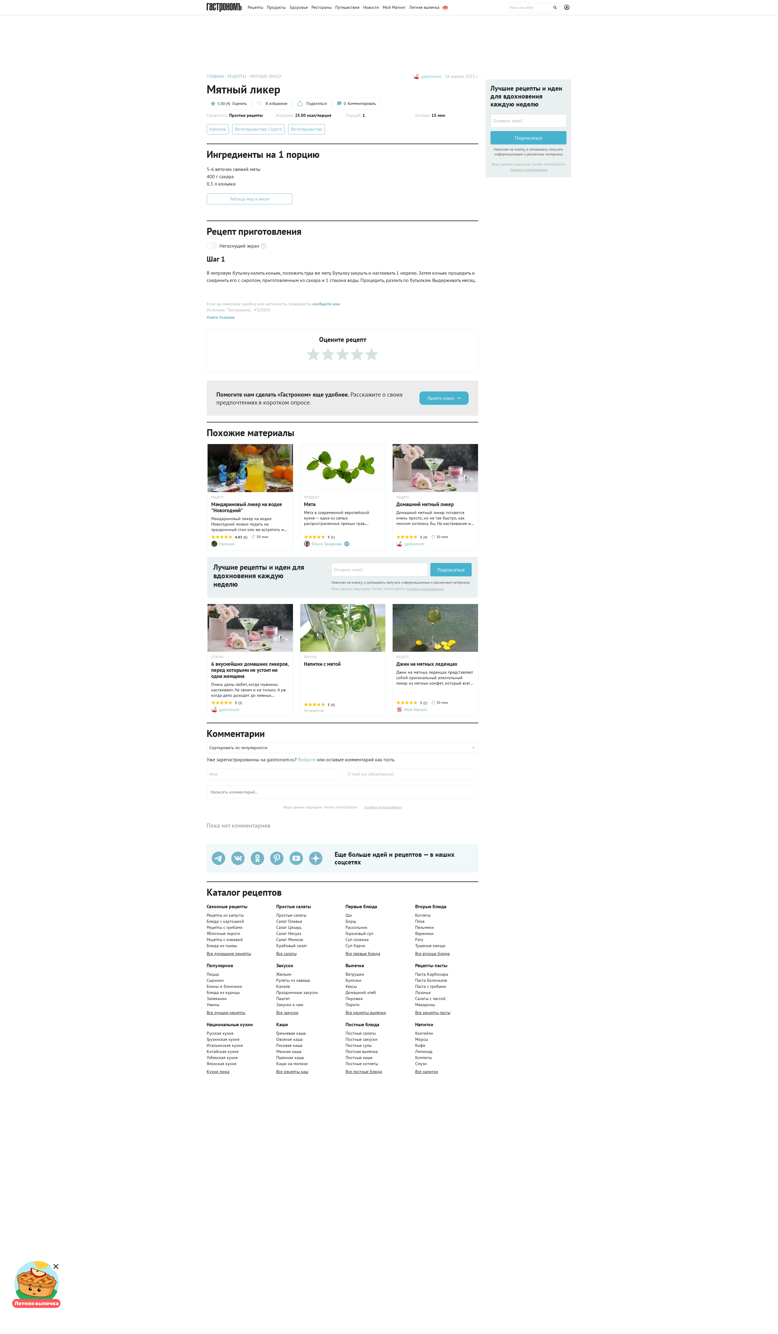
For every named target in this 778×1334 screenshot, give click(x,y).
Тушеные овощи (430, 945)
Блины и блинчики (224, 986)
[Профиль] (567, 7)
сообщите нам (326, 303)
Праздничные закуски (297, 992)
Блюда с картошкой (225, 921)
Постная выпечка (362, 1051)
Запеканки (217, 998)
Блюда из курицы (223, 992)
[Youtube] (296, 858)
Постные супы (359, 1045)
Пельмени (424, 927)
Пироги (353, 1004)
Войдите (307, 759)
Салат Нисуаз (288, 933)
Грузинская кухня (223, 1039)
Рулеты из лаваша (293, 980)
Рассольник (356, 927)
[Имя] (273, 774)
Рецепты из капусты (225, 915)
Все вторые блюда (432, 953)
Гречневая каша (291, 1033)
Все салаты (286, 953)
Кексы (351, 986)
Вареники (424, 933)
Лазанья (423, 992)
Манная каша (288, 1051)
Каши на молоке (292, 1063)
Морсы (421, 1039)
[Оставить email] (379, 569)
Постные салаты (361, 1033)
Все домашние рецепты (229, 953)
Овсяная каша (289, 1039)
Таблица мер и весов (249, 199)
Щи (349, 915)
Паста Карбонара (431, 974)
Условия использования (425, 588)
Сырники (215, 980)
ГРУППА (310, 656)
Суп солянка (357, 939)
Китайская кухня (223, 1051)
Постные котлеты (362, 1063)
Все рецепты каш (292, 1071)
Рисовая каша (289, 1045)
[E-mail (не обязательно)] (412, 774)
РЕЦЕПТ (217, 497)
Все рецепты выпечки (366, 1012)
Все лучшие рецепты (226, 1012)
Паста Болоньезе (431, 980)
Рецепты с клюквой (225, 939)
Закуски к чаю (289, 1004)
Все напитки (426, 1071)
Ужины (213, 1004)
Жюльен (283, 974)
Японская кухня (221, 1063)
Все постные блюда (364, 1071)
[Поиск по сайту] (533, 7)
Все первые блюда (363, 953)
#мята (212, 317)
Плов (420, 921)
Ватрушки (355, 974)
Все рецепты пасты (432, 1012)
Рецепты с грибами (225, 927)
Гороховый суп (359, 933)
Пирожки (354, 998)
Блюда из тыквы (222, 945)
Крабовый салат (291, 945)
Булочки (353, 980)
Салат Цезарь (289, 927)
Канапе (283, 986)
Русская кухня (220, 1033)
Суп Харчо (355, 945)
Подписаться (451, 570)
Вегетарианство (306, 129)
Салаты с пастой (430, 998)
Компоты (423, 1057)
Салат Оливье (289, 921)
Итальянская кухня (225, 1045)
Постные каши (359, 1057)
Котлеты (423, 915)
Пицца (213, 974)
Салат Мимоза (289, 939)
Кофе (420, 1045)
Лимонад (423, 1051)
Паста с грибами (430, 986)
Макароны (425, 1004)
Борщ (351, 921)
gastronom (431, 76)
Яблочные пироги (223, 933)
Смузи (421, 1063)
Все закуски (287, 1012)
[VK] (238, 858)
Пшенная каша (290, 1057)
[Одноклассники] (257, 858)
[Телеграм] (218, 858)
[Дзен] (315, 858)
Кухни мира (218, 1071)
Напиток (217, 129)
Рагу (419, 939)
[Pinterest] (277, 858)
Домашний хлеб (361, 992)
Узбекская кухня (222, 1057)
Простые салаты (291, 915)
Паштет (283, 998)
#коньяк (226, 317)
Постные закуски (361, 1039)
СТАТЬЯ (217, 656)
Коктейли (424, 1033)
